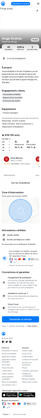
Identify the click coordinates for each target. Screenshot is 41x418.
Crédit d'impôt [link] (27, 357)
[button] (17, 166)
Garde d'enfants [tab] (8, 124)
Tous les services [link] (19, 414)
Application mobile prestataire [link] (9, 361)
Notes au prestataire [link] (9, 382)
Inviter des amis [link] (7, 368)
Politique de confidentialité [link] (27, 375)
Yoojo (4, 326)
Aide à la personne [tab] (23, 124)
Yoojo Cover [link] (26, 354)
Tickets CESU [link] (7, 371)
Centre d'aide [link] (27, 351)
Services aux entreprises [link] (27, 364)
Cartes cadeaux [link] (8, 374)
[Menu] (38, 3)
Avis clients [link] (6, 365)
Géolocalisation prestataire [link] (8, 378)
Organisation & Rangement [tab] (12, 127)
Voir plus (5, 82)
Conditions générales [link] (30, 371)
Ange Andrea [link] (32, 326)
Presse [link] (24, 368)
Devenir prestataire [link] (9, 354)
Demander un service (20, 4)
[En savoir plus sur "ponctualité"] (34, 147)
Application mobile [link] (9, 357)
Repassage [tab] (6, 121)
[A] (20, 27)
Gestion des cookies (29, 382)
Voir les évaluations (20, 183)
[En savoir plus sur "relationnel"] (21, 147)
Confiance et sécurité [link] (30, 360)
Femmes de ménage (16, 326)
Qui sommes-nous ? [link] (9, 385)
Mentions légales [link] (28, 379)
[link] (3, 334)
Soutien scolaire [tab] (18, 121)
